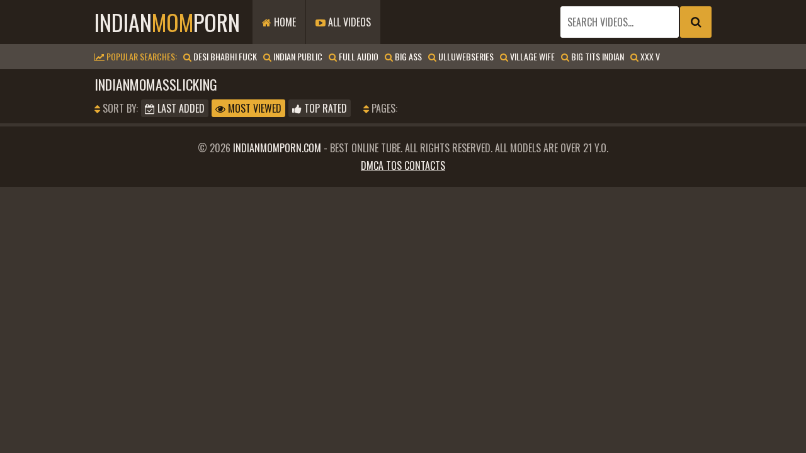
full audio (357, 56)
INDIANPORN (167, 21)
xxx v (649, 56)
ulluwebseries (465, 56)
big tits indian (596, 56)
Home (283, 22)
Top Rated (324, 108)
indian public (296, 56)
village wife (531, 56)
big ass (407, 56)
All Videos (348, 22)
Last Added (180, 108)
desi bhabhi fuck (224, 56)
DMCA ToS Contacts (403, 165)
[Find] (696, 22)
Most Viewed (253, 108)
